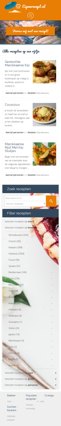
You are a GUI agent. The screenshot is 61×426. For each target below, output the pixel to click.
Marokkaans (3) (16, 340)
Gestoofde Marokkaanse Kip (17, 63)
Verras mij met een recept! (30, 31)
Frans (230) (14, 278)
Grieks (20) (14, 328)
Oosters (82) (15, 241)
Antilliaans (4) (15, 315)
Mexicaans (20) (16, 284)
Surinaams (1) (15, 321)
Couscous (12, 104)
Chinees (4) (14, 352)
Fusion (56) (14, 259)
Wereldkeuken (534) (18, 234)
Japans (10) (14, 334)
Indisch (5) (13, 365)
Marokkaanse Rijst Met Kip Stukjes (14, 147)
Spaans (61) (14, 266)
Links (42, 401)
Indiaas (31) (14, 303)
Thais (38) (13, 290)
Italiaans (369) (15, 247)
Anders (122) (15, 297)
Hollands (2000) (16, 253)
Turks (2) (13, 346)
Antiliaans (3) (15, 309)
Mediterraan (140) (17, 272)
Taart (9, 401)
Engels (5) (13, 359)
